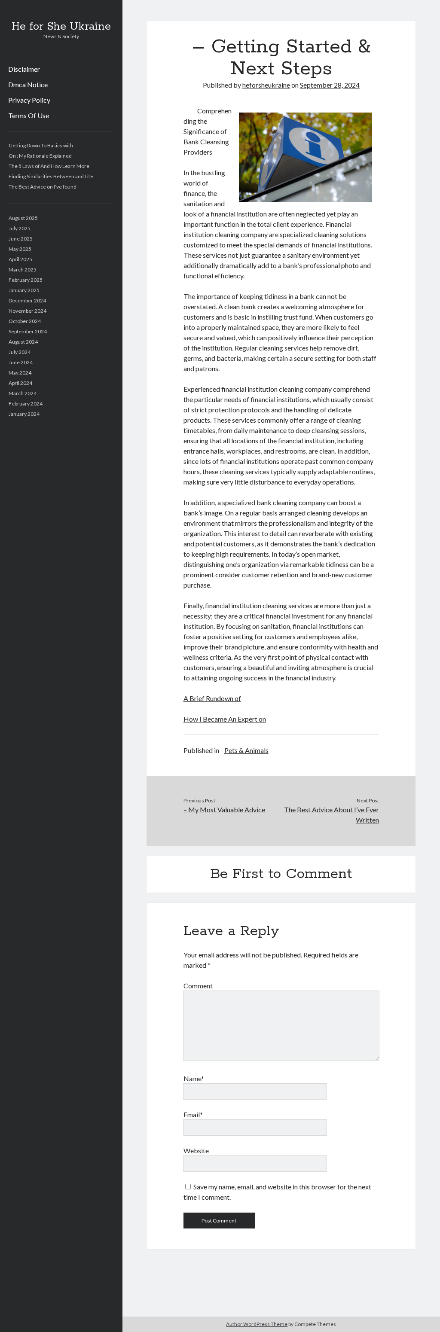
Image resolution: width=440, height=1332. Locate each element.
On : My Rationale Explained (40, 155)
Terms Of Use (28, 115)
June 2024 (21, 362)
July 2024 (20, 352)
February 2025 (26, 280)
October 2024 (25, 321)
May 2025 (20, 249)
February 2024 (26, 403)
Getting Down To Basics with (41, 145)
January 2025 (24, 290)
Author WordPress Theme (256, 1324)
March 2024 (23, 393)
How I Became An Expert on (224, 719)
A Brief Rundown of (212, 698)
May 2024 (20, 372)
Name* (193, 1078)
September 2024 (28, 331)
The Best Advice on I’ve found (42, 186)
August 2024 (23, 341)
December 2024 (27, 300)
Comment (198, 985)
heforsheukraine (266, 85)
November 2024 (27, 311)
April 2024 (20, 383)
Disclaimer (24, 69)
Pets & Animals (246, 750)
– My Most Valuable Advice (224, 809)
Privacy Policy (29, 100)
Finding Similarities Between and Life (51, 176)
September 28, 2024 (330, 85)
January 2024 (24, 414)
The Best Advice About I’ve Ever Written (331, 814)
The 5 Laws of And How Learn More (49, 166)
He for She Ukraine (61, 27)
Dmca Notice (28, 84)
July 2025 (20, 228)
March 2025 (23, 269)
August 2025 (23, 218)
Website (196, 1150)
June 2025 (21, 238)
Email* (193, 1114)
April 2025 (20, 259)
